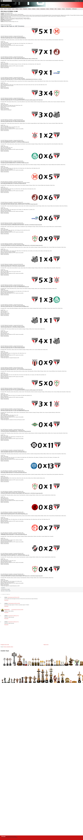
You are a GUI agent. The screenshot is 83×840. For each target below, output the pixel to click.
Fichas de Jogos (7, 590)
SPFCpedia (3, 836)
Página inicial (46, 644)
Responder (6, 600)
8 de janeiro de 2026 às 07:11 (13, 621)
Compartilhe (3, 587)
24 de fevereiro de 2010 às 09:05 (17, 609)
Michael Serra (7, 609)
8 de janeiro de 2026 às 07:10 (13, 615)
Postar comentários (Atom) (8, 646)
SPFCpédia (5, 5)
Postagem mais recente (5, 644)
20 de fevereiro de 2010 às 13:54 (13, 597)
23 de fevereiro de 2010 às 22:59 (14, 603)
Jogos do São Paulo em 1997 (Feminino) (12, 26)
